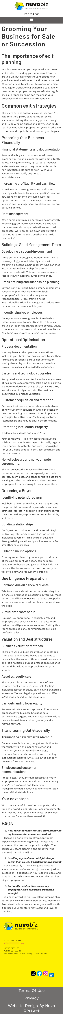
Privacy (32, 998)
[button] (31, 19)
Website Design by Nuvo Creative (31, 1007)
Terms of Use (32, 990)
